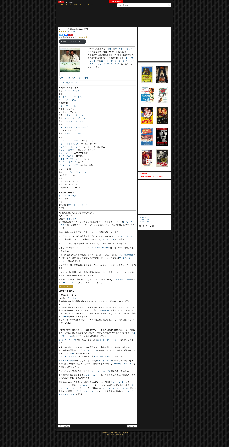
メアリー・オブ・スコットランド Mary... (162, 111)
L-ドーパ (64, 316)
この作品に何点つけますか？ (67, 37)
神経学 (110, 49)
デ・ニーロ (69, 353)
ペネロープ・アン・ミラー (70, 159)
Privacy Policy (115, 432)
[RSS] (146, 227)
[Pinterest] (70, 35)
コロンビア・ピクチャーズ (74, 172)
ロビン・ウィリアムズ (68, 144)
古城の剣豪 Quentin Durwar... (145, 132)
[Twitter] (61, 35)
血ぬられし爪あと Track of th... (146, 154)
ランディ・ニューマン (74, 133)
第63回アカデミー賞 (67, 196)
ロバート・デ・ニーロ (110, 61)
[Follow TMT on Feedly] (152, 227)
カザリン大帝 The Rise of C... (146, 111)
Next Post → (132, 426)
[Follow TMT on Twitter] (140, 227)
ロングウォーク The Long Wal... (161, 70)
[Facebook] (66, 35)
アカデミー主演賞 (66, 361)
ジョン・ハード (65, 153)
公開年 (76, 5)
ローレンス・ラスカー (68, 100)
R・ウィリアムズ (104, 361)
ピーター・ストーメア (68, 165)
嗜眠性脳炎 (129, 255)
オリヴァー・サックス (74, 115)
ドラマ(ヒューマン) (68, 83)
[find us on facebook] (143, 227)
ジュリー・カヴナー (67, 150)
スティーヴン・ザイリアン (76, 118)
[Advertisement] (111, 17)
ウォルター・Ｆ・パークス (70, 97)
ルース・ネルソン (66, 156)
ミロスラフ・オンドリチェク (77, 121)
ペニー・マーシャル (73, 91)
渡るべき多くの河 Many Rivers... (162, 91)
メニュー (89, 5)
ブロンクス (71, 219)
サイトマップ (143, 217)
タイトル (68, 5)
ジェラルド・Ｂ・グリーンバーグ (73, 127)
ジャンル (82, 5)
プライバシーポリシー (146, 221)
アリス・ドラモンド (67, 162)
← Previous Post (63, 426)
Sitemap (125, 432)
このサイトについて (145, 219)
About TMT (104, 432)
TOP (61, 5)
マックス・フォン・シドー (109, 64)
